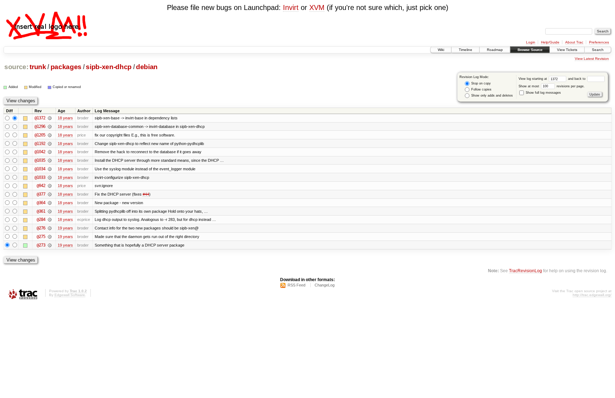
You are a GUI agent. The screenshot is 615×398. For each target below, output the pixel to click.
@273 (41, 245)
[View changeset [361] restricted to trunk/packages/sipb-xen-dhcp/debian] (50, 211)
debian (147, 67)
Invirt (291, 7)
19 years (65, 228)
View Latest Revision (592, 59)
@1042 (40, 151)
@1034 (40, 168)
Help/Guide (550, 42)
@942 (41, 185)
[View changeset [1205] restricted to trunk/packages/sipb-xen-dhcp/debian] (50, 135)
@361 (41, 211)
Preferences (599, 42)
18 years (65, 118)
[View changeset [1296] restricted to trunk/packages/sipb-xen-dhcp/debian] (50, 126)
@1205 (40, 135)
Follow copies (481, 89)
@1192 (40, 143)
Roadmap (495, 50)
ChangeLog (325, 285)
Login (530, 42)
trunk (38, 67)
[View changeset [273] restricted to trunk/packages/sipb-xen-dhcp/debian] (50, 245)
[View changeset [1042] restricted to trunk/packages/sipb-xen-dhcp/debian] (50, 151)
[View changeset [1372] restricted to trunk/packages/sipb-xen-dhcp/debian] (50, 117)
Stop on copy (480, 83)
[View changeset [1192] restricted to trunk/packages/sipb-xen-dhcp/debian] (50, 143)
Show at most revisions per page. (552, 86)
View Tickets (567, 50)
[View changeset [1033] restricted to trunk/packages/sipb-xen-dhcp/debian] (50, 177)
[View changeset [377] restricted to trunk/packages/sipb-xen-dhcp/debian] (50, 194)
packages (66, 67)
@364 (41, 202)
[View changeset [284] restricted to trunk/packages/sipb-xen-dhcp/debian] (50, 219)
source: (16, 67)
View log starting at (533, 79)
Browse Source (529, 50)
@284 (41, 219)
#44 (146, 194)
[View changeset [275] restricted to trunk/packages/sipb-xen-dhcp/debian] (50, 236)
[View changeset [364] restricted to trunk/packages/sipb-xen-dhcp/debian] (50, 202)
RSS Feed (296, 285)
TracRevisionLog (525, 270)
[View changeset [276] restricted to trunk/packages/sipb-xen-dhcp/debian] (50, 228)
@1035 (40, 160)
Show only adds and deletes (491, 95)
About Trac (574, 42)
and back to (577, 79)
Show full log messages (543, 92)
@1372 (40, 117)
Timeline (465, 50)
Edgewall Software (69, 295)
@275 (41, 236)
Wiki (441, 50)
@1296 (40, 126)
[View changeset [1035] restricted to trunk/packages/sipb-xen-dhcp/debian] (50, 160)
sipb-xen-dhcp (109, 67)
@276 (41, 228)
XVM (317, 7)
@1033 (40, 177)
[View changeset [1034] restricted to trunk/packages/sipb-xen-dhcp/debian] (50, 168)
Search (598, 50)
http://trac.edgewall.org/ (592, 295)
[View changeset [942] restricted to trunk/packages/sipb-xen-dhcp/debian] (50, 185)
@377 (41, 194)
